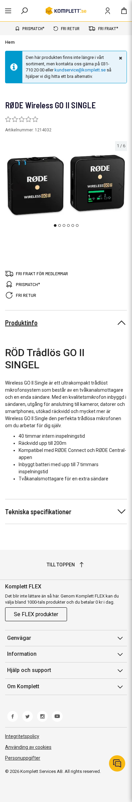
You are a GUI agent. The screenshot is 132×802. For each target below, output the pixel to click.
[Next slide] (121, 187)
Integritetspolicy (22, 736)
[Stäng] (120, 58)
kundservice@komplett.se (80, 69)
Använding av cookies (28, 747)
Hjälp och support (29, 670)
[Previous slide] (11, 187)
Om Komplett (23, 686)
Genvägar (19, 638)
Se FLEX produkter (36, 614)
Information (22, 654)
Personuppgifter (22, 758)
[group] (66, 185)
